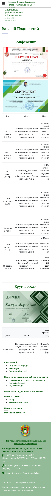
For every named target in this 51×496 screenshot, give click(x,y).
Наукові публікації (16, 383)
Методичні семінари (14, 412)
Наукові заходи (14, 15)
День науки (13, 368)
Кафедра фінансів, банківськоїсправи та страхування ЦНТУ (21, 3)
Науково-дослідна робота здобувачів (23, 391)
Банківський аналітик (18, 402)
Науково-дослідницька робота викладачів (14, 9)
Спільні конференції (17, 371)
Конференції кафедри (18, 365)
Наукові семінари (13, 408)
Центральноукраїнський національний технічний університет (25, 442)
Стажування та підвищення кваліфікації (26, 380)
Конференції (10, 362)
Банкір (11, 399)
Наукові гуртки (11, 396)
